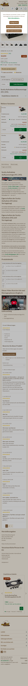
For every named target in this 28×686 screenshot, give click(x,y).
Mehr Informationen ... (14, 18)
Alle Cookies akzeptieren (14, 30)
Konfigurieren (14, 22)
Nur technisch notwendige (14, 26)
